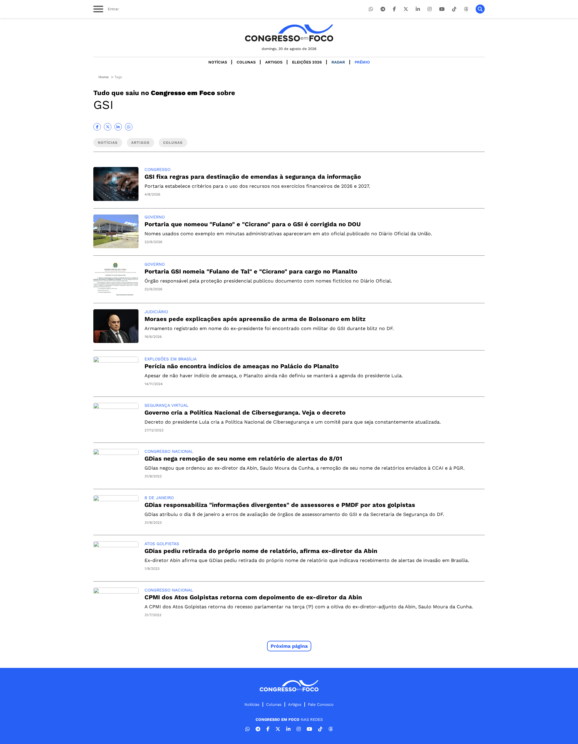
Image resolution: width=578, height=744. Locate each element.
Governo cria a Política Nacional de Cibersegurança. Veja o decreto (245, 412)
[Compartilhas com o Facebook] (97, 127)
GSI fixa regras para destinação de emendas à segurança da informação (252, 176)
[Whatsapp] (371, 9)
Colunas (246, 62)
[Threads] (466, 9)
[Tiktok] (454, 9)
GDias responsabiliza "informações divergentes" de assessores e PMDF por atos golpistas (279, 504)
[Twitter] (405, 9)
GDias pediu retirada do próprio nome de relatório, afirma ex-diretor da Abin (260, 550)
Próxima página (289, 646)
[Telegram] (383, 9)
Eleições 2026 (307, 62)
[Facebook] (394, 9)
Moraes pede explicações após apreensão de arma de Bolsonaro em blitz (254, 319)
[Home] (289, 33)
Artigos (273, 62)
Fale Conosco (321, 704)
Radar (338, 62)
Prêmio (362, 62)
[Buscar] (480, 9)
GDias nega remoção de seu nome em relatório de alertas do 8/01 (243, 458)
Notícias (217, 62)
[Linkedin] (418, 9)
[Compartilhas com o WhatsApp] (128, 127)
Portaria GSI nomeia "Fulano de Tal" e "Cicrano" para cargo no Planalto (250, 271)
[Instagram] (429, 9)
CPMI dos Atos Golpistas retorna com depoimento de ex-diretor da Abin (253, 597)
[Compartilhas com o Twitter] (107, 127)
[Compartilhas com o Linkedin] (118, 127)
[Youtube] (442, 9)
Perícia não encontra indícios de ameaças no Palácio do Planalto (241, 366)
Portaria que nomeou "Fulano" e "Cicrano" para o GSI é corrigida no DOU (252, 224)
